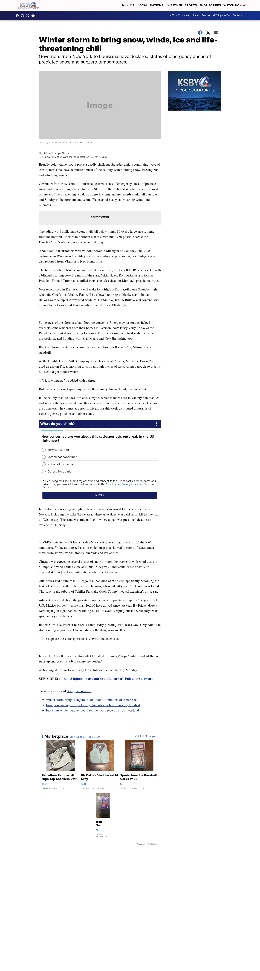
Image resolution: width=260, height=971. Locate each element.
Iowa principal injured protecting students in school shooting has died (93, 705)
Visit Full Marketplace (146, 736)
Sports (191, 5)
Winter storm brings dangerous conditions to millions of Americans (91, 699)
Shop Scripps (210, 5)
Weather (174, 5)
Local (143, 5)
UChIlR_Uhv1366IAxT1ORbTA (33, 15)
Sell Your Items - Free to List (85, 737)
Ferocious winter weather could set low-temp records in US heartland (92, 710)
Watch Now (233, 5)
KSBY (28, 15)
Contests (237, 15)
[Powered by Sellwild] (153, 844)
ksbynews (18, 15)
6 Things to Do (221, 15)
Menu (126, 5)
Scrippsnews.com (79, 690)
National (157, 5)
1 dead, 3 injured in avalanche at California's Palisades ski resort (105, 678)
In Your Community (180, 15)
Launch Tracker (201, 15)
